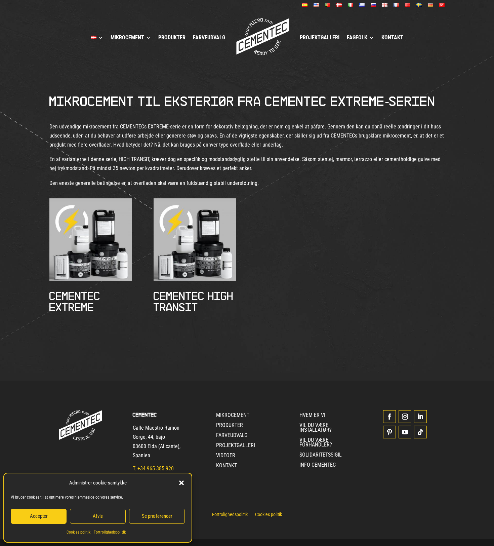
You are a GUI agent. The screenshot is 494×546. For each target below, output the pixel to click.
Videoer (225, 456)
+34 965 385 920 (155, 468)
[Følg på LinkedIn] (420, 416)
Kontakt (392, 37)
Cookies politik (78, 532)
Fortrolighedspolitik (110, 532)
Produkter (172, 37)
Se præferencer (157, 516)
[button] (181, 482)
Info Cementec (317, 465)
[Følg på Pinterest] (389, 432)
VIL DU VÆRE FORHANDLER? (315, 443)
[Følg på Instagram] (405, 416)
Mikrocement (127, 37)
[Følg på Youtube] (405, 432)
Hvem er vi (312, 415)
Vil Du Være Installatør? (315, 428)
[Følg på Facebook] (389, 416)
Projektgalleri (319, 37)
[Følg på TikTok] (420, 432)
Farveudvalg (209, 37)
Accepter (39, 516)
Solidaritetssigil (320, 455)
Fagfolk (357, 37)
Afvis (98, 516)
